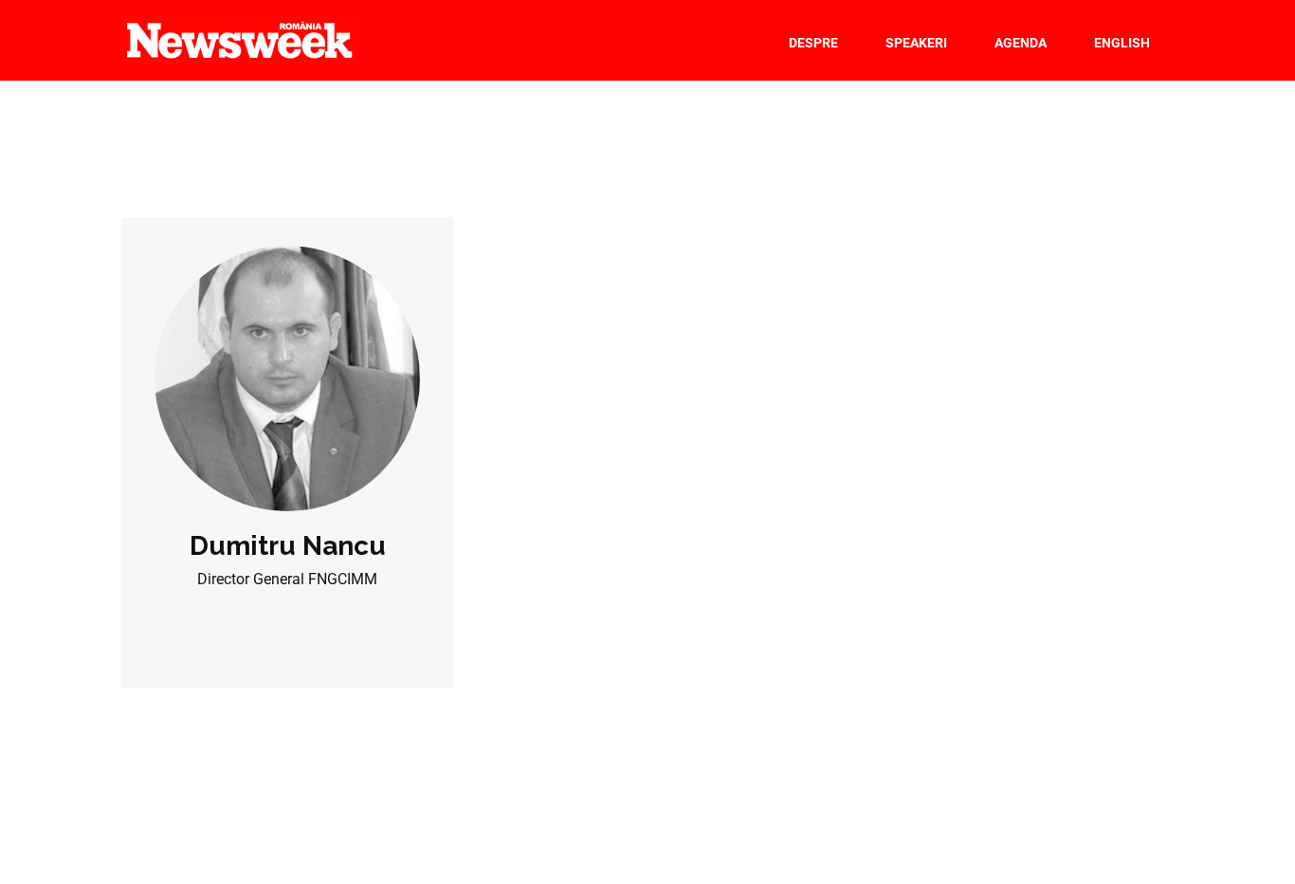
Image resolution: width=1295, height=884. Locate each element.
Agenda (1020, 42)
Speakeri (916, 42)
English (1122, 42)
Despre (813, 42)
